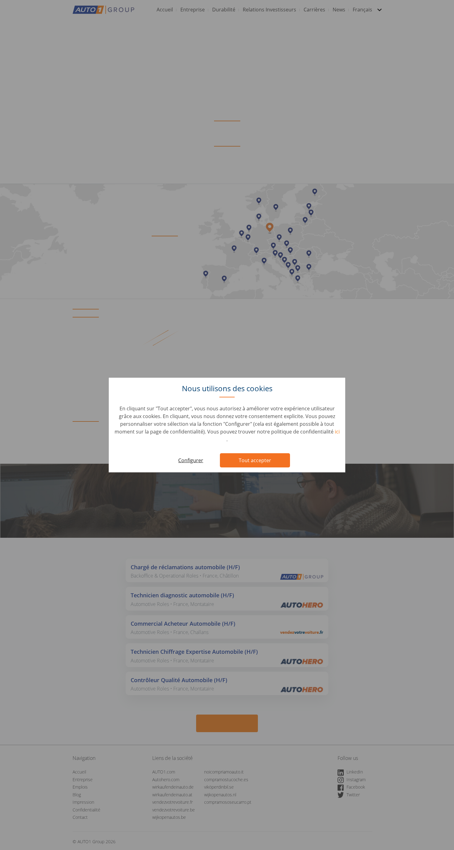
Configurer (190, 460)
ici (337, 431)
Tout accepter (255, 460)
